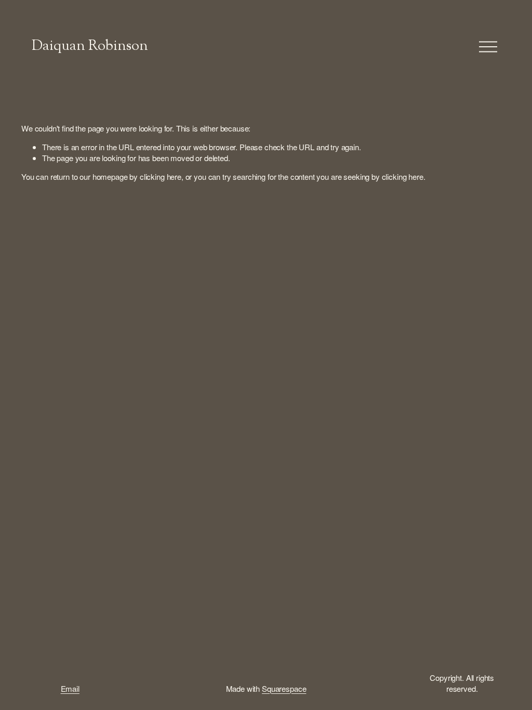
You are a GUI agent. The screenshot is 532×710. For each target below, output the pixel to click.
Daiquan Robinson (90, 46)
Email (70, 688)
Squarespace (284, 688)
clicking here (160, 176)
